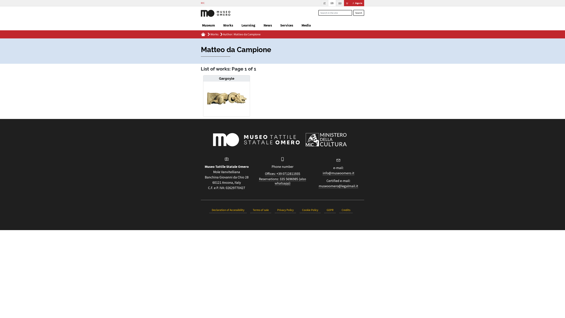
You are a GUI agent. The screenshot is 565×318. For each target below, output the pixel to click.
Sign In (358, 3)
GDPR (330, 210)
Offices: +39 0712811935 (282, 173)
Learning (248, 25)
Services (286, 25)
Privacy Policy (285, 210)
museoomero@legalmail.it (338, 186)
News (268, 25)
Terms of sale (261, 210)
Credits (346, 210)
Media (306, 25)
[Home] (215, 12)
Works (228, 25)
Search (358, 12)
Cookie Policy (310, 210)
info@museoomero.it (338, 173)
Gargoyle (226, 78)
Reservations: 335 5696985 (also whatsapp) (282, 181)
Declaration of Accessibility (228, 210)
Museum (208, 25)
